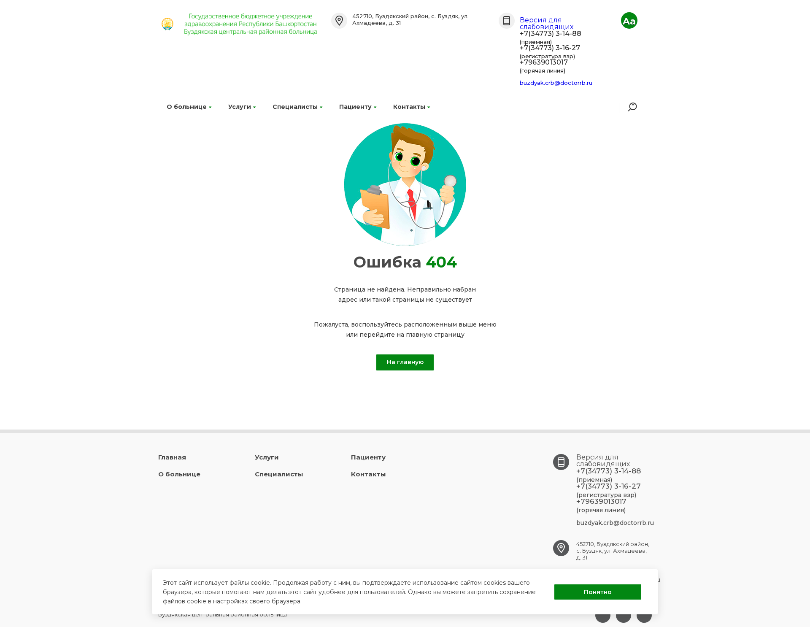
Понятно (598, 592)
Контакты (409, 107)
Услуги (239, 107)
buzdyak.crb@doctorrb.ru (556, 82)
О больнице (187, 107)
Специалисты (295, 107)
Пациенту (355, 107)
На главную (405, 362)
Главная (172, 457)
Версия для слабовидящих (546, 23)
